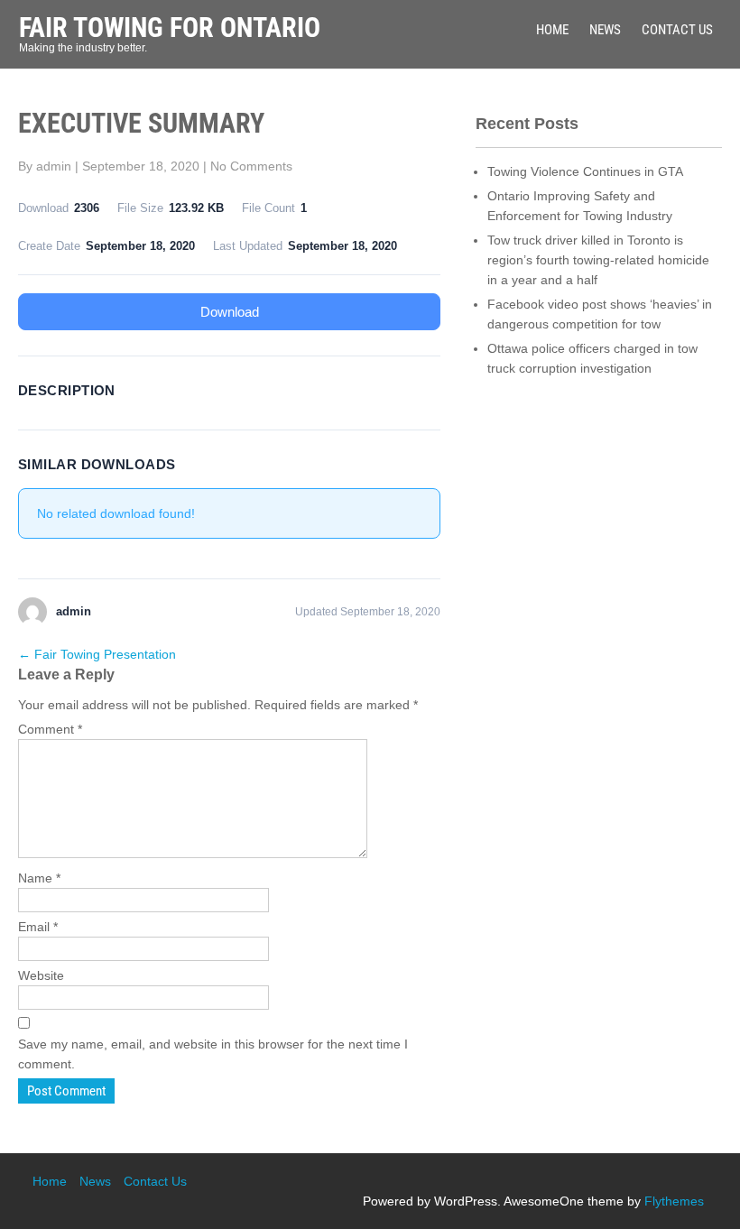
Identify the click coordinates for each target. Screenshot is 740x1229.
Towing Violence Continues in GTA (585, 171)
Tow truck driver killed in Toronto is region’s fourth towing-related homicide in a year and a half (598, 260)
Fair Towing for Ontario (169, 27)
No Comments (251, 166)
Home (552, 30)
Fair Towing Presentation (97, 654)
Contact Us (677, 30)
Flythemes (674, 1201)
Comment (50, 729)
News (605, 30)
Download (229, 311)
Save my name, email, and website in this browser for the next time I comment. (213, 1054)
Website (41, 975)
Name (39, 878)
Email (38, 926)
